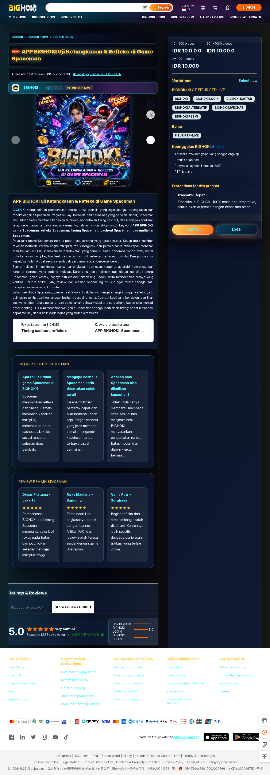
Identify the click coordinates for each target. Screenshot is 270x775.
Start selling (175, 667)
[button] (145, 7)
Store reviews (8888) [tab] (73, 607)
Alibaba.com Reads (127, 699)
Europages (207, 756)
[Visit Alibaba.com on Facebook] (11, 737)
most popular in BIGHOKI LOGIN (97, 74)
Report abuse (18, 699)
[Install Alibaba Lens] (264, 732)
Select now (248, 80)
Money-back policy (74, 680)
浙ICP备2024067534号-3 (245, 768)
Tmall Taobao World (106, 756)
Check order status (21, 683)
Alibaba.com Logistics (129, 683)
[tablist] (83, 606)
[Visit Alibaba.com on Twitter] (33, 737)
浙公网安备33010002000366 (205, 768)
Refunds (14, 691)
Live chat (14, 675)
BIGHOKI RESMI (38, 37)
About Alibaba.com (232, 667)
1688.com (81, 756)
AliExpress (64, 756)
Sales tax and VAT (126, 691)
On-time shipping (73, 688)
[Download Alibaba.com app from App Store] (216, 737)
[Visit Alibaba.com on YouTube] (55, 737)
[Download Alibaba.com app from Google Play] (247, 737)
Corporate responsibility (236, 675)
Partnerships (175, 691)
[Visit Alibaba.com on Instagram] (44, 737)
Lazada (140, 756)
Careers (225, 691)
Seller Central (176, 675)
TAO (177, 756)
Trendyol (189, 756)
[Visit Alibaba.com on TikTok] (66, 737)
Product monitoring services (81, 704)
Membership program (129, 675)
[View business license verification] (174, 769)
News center (228, 683)
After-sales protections (77, 696)
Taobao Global (159, 756)
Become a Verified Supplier (186, 683)
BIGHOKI (17, 37)
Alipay (127, 756)
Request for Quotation (129, 667)
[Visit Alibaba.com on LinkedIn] (22, 737)
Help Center (17, 667)
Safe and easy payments (78, 672)
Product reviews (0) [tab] (27, 607)
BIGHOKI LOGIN (63, 37)
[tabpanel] (83, 631)
